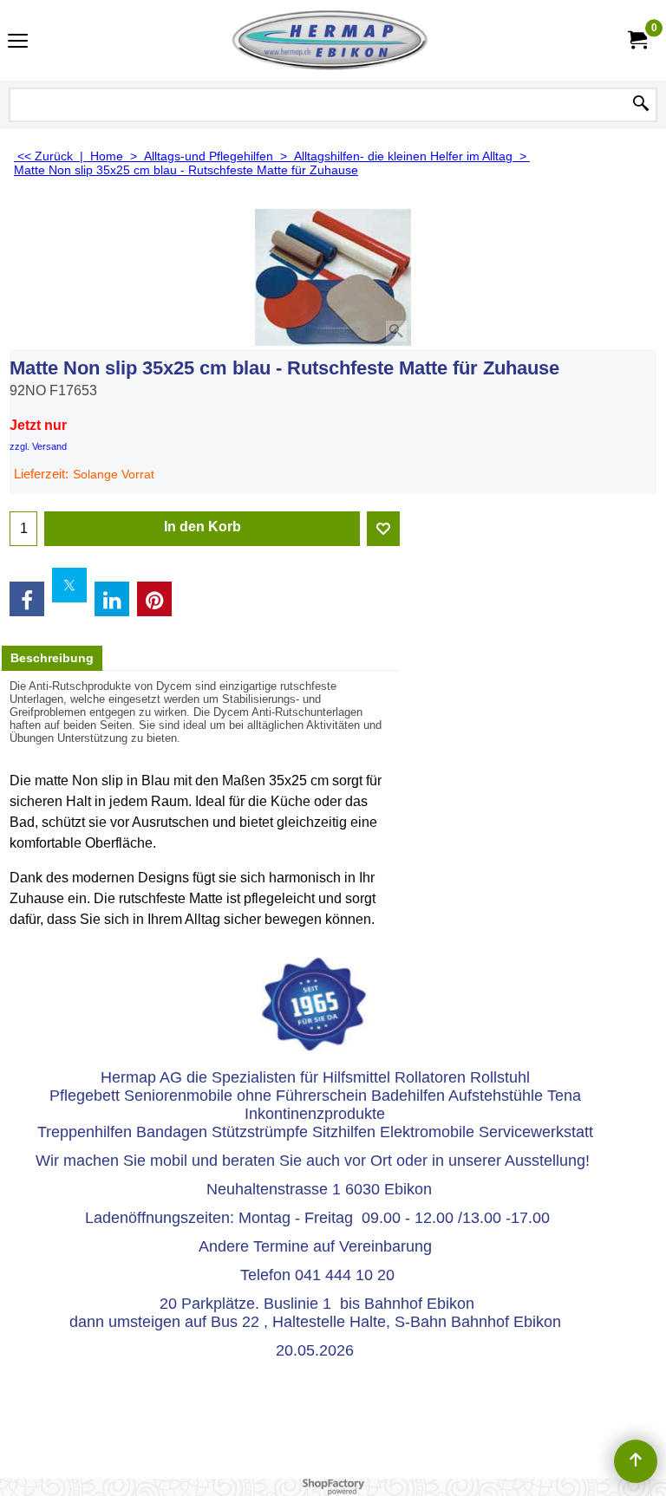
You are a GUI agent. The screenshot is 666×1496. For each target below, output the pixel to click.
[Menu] (18, 42)
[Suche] (641, 104)
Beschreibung (52, 658)
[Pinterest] (154, 599)
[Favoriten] (383, 528)
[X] (69, 585)
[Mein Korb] (637, 40)
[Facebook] (27, 599)
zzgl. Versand (38, 446)
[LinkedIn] (112, 599)
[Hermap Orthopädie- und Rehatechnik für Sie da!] (329, 40)
